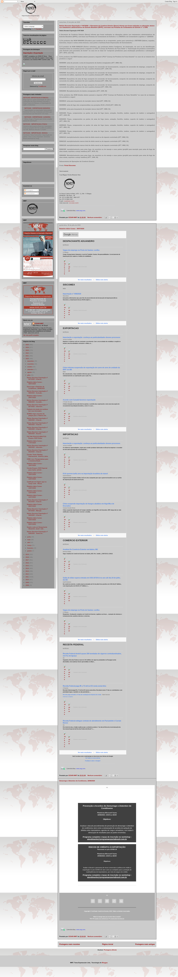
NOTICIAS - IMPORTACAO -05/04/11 (35, 133)
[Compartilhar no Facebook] (115, 218)
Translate (39, 29)
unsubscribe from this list (117, 918)
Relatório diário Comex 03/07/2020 (34, 519)
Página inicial (107, 944)
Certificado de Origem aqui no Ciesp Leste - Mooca (36, 482)
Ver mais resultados (85, 279)
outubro (30, 367)
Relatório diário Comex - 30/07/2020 (71, 228)
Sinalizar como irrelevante (80, 266)
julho (29, 375)
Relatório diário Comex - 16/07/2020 (35, 464)
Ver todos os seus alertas (92, 758)
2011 (27, 577)
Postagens (29, 190)
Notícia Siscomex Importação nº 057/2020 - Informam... (37, 405)
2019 (27, 554)
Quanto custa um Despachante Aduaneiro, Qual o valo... (37, 528)
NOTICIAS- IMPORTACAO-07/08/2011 (35, 97)
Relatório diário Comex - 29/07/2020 (35, 396)
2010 (27, 579)
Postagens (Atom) (110, 950)
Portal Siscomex (70, 165)
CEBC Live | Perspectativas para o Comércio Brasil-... (37, 460)
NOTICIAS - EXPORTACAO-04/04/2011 (37, 108)
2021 (27, 356)
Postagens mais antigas (145, 944)
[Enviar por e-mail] (109, 218)
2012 (27, 574)
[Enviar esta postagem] (105, 217)
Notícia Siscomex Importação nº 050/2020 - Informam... (37, 446)
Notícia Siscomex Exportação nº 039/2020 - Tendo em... (37, 532)
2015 (27, 565)
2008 (27, 585)
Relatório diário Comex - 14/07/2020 (35, 478)
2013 (27, 571)
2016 (27, 563)
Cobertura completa (68, 696)
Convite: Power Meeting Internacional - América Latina (37, 455)
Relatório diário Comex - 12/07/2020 (35, 491)
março (29, 545)
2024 (27, 347)
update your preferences (101, 918)
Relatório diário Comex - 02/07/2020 (35, 523)
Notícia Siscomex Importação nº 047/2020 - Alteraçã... (37, 509)
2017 (27, 560)
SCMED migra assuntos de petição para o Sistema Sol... (37, 414)
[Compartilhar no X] (113, 218)
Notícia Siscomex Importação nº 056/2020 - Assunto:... (37, 433)
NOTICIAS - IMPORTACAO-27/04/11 (35, 124)
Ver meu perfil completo (31, 335)
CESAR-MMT (39, 323)
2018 (27, 557)
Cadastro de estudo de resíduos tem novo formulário (37, 410)
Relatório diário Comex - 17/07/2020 (35, 442)
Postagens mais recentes (69, 944)
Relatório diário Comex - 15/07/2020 (35, 473)
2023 (27, 350)
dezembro (30, 361)
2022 (27, 353)
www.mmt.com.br (73, 203)
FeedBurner (42, 86)
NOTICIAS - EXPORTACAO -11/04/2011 (37, 117)
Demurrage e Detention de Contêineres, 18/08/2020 (77, 781)
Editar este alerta (102, 279)
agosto (29, 372)
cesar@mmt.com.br (69, 201)
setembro (30, 369)
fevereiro (30, 548)
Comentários (30, 193)
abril (28, 542)
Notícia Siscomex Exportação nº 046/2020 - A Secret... (37, 419)
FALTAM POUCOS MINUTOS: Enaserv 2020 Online (36, 437)
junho (29, 537)
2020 (27, 358)
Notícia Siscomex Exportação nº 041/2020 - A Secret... (37, 500)
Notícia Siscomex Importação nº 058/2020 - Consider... (37, 401)
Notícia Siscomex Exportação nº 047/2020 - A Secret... (37, 378)
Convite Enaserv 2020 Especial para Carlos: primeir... (37, 469)
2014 (27, 568)
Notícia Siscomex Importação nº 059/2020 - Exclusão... (37, 392)
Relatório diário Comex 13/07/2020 (34, 487)
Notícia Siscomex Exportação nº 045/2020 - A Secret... (37, 423)
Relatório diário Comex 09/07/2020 (34, 505)
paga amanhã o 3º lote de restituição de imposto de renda (82, 694)
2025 (27, 344)
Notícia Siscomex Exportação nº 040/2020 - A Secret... (37, 514)
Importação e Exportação (33, 53)
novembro (30, 364)
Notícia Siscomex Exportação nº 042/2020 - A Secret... (37, 451)
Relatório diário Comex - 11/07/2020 (35, 496)
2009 (27, 582)
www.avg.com (80, 210)
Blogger (104, 962)
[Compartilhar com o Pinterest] (117, 218)
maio (29, 539)
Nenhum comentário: (95, 217)
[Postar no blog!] (111, 218)
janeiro (29, 551)
